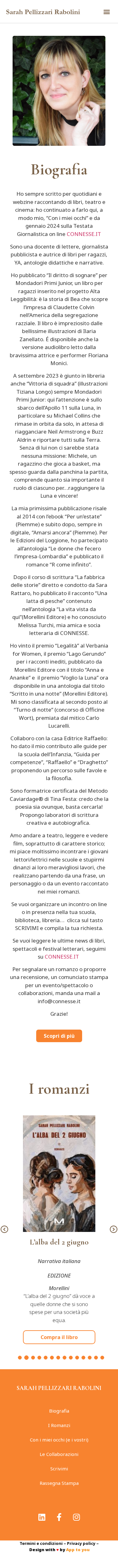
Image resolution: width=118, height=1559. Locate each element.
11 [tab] (83, 1357)
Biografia (59, 1411)
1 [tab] (20, 1357)
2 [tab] (26, 1357)
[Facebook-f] (59, 1517)
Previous (4, 1229)
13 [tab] (96, 1357)
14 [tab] (102, 1357)
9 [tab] (71, 1357)
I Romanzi (59, 1425)
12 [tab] (90, 1357)
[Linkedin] (42, 1517)
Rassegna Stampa (59, 1483)
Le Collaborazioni (59, 1454)
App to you (78, 1549)
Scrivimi (59, 1468)
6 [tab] (52, 1357)
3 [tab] (33, 1357)
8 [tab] (64, 1357)
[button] (106, 11)
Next (113, 1229)
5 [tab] (46, 1357)
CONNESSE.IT (84, 234)
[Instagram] (76, 1517)
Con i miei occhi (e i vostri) (59, 1439)
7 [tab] (58, 1357)
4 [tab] (39, 1357)
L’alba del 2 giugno (59, 1242)
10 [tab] (77, 1357)
